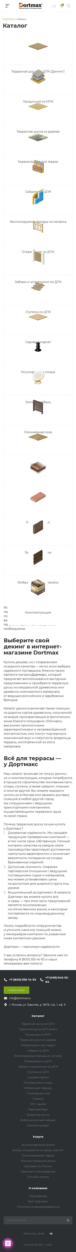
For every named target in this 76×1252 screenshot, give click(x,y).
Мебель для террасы (38, 1088)
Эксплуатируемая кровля (38, 1145)
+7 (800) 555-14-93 (22, 979)
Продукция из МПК (38, 1034)
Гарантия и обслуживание (38, 1171)
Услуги (38, 1136)
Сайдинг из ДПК (38, 1050)
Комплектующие (38, 612)
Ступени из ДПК (38, 1072)
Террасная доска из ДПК (38, 1024)
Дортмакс (39, 674)
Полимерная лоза (38, 1093)
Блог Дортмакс (38, 1201)
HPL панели (38, 1104)
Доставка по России (38, 1166)
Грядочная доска (38, 1114)
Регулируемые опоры (38, 1082)
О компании (38, 1188)
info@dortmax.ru (20, 998)
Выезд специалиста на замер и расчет (38, 1150)
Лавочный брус (38, 1109)
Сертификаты (38, 1196)
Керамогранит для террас (38, 1045)
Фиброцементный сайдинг (38, 1120)
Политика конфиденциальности (38, 1206)
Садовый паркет (38, 1077)
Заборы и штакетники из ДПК (38, 1066)
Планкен (38, 1098)
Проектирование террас (38, 1155)
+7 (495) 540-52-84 (57, 979)
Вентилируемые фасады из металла (38, 1056)
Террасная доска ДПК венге (38, 1029)
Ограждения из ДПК (38, 1061)
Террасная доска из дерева (38, 1040)
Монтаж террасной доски (38, 1161)
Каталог (38, 1016)
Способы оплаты (38, 1177)
